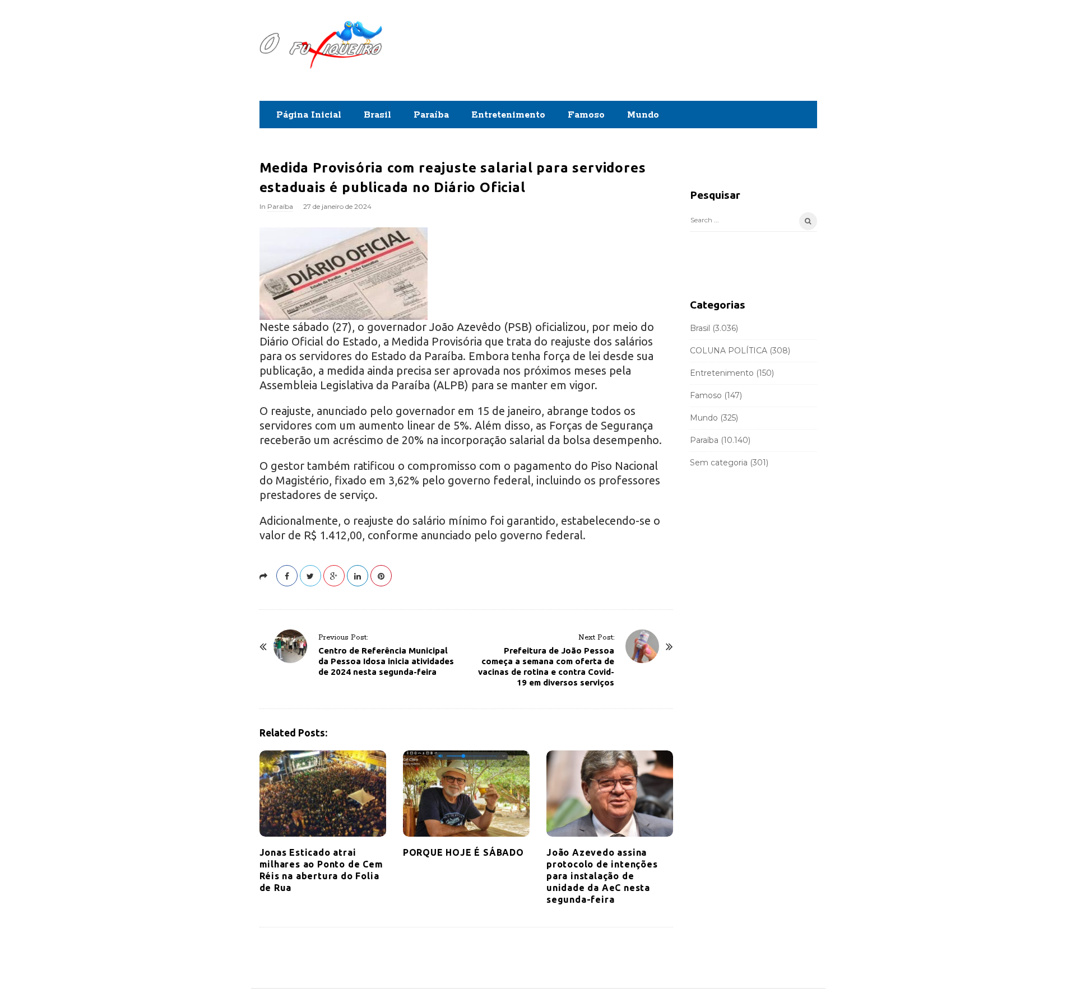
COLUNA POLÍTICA (728, 351)
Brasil (377, 115)
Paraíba (431, 115)
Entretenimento (508, 115)
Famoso (586, 115)
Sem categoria (719, 463)
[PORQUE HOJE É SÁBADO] (466, 793)
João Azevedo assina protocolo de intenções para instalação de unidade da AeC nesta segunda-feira (602, 875)
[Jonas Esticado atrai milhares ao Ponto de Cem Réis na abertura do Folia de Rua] (322, 793)
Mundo (643, 115)
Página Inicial (308, 115)
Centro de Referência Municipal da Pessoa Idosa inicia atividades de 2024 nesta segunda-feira (386, 661)
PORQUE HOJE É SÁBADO (463, 852)
